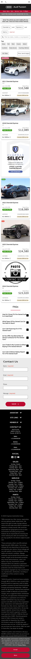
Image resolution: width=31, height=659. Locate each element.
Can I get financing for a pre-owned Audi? (12, 329)
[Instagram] (15, 457)
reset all (12, 32)
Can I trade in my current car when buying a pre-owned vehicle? (14, 345)
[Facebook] (12, 457)
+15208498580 (15, 438)
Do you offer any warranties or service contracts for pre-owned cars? (13, 337)
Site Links (14, 417)
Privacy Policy (22, 645)
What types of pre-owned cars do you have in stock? (13, 322)
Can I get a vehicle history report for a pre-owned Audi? (13, 352)
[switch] (29, 2)
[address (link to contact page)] (2, 2)
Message (9, 393)
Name (8, 366)
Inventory (14, 413)
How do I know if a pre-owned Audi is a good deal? (14, 315)
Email (8, 375)
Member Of (14, 422)
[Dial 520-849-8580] (6, 2)
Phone (5, 384)
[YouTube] (18, 457)
